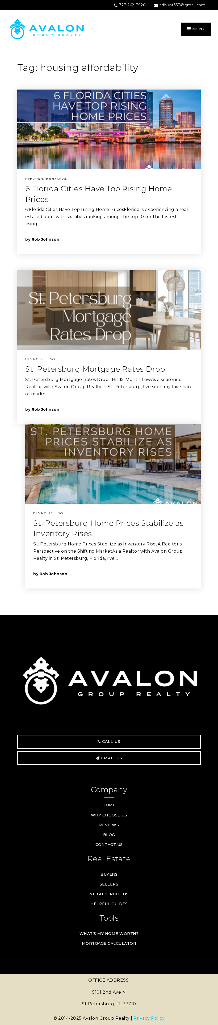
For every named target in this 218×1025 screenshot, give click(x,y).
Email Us (111, 758)
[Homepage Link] (58, 28)
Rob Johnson (46, 239)
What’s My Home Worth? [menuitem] (109, 933)
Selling (47, 359)
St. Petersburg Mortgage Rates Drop (95, 369)
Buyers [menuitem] (109, 874)
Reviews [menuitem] (109, 825)
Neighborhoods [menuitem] (109, 894)
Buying (32, 359)
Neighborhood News (46, 179)
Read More (168, 239)
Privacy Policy (149, 1018)
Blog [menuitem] (109, 834)
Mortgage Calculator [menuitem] (109, 943)
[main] (109, 331)
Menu (198, 29)
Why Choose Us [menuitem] (109, 815)
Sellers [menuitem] (109, 884)
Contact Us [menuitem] (109, 844)
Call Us (110, 741)
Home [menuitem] (109, 805)
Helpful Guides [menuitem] (109, 903)
